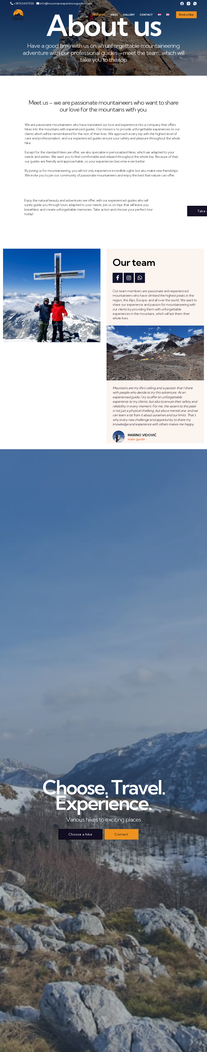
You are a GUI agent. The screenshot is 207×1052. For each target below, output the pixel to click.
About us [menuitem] (99, 14)
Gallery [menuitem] (129, 14)
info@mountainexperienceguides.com (65, 3)
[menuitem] (159, 14)
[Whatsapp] (140, 278)
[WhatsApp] (195, 3)
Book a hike (186, 14)
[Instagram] (188, 3)
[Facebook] (182, 3)
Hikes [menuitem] (114, 14)
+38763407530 (24, 3)
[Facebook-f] (118, 278)
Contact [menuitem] (146, 14)
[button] (80, 834)
